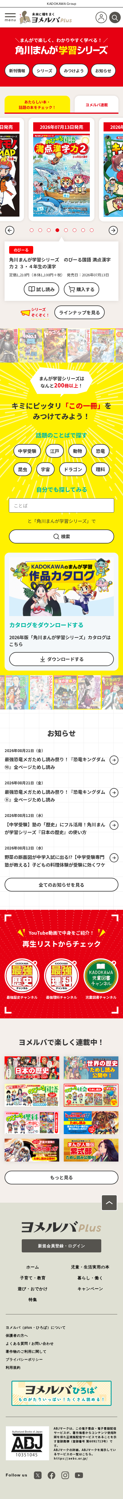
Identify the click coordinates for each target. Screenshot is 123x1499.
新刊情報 (17, 70)
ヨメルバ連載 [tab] (97, 104)
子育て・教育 (33, 1271)
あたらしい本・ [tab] (37, 104)
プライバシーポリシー (24, 1353)
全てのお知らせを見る (61, 877)
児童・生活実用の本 (90, 1260)
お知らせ (103, 70)
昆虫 (22, 462)
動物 (77, 444)
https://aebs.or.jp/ (71, 1451)
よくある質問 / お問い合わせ (30, 1337)
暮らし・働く (90, 1271)
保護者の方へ (17, 1329)
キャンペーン (90, 1282)
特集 (33, 1292)
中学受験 (27, 444)
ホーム (32, 1260)
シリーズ (44, 70)
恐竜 (100, 444)
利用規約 (13, 1361)
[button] (10, 230)
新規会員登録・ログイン (61, 1239)
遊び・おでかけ (33, 1282)
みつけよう (74, 70)
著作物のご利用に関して (26, 1345)
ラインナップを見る (79, 305)
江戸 (54, 444)
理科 (100, 462)
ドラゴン (73, 462)
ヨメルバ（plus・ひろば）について (36, 1321)
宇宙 (45, 462)
